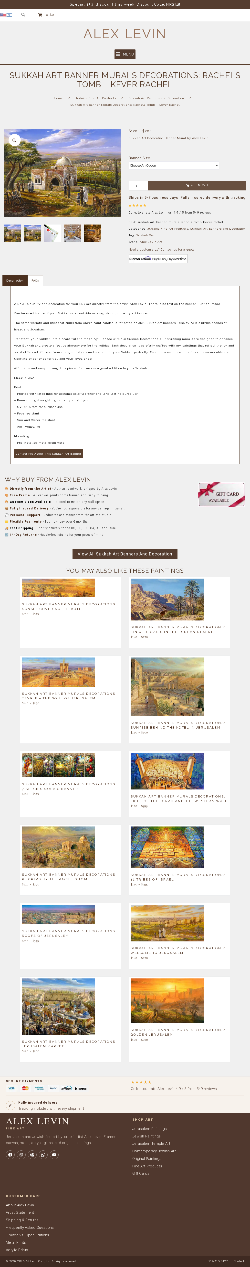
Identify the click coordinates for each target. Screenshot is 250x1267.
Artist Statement (20, 1212)
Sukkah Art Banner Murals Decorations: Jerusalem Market (69, 1044)
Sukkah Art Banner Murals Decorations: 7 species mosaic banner (69, 786)
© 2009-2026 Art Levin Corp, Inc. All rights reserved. (41, 1261)
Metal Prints (16, 1242)
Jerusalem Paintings (149, 1128)
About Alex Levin (20, 1205)
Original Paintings (146, 1158)
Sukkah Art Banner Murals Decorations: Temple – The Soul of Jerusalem (69, 696)
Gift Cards (140, 1173)
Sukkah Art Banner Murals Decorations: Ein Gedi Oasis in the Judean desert (178, 629)
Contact (239, 1261)
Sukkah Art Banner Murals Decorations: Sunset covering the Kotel (69, 606)
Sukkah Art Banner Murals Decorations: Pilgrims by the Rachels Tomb (69, 877)
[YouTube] (54, 1154)
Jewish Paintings (146, 1136)
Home (58, 98)
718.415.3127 (218, 1261)
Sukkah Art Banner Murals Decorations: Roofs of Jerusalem (69, 933)
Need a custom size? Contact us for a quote (162, 249)
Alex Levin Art (151, 242)
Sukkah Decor (147, 235)
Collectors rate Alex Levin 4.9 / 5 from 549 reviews (174, 1085)
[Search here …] (23, 14)
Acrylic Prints (17, 1250)
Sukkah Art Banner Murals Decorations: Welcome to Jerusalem (178, 950)
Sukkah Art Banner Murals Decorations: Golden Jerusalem (178, 1032)
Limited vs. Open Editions (27, 1235)
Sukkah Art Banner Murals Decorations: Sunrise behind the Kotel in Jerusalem (178, 725)
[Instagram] (21, 1154)
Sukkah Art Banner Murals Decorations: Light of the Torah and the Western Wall (179, 798)
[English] (3, 14)
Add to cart (199, 185)
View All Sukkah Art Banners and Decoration (125, 553)
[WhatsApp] (43, 1154)
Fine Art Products (147, 1166)
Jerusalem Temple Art (151, 1143)
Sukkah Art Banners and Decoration (156, 98)
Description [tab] (15, 280)
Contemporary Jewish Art (154, 1151)
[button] (125, 54)
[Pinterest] (32, 1154)
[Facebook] (10, 1154)
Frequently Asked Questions (30, 1227)
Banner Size (139, 158)
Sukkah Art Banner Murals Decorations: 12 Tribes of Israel (178, 877)
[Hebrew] (9, 14)
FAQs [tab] (35, 280)
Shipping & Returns (22, 1220)
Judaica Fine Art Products (95, 98)
